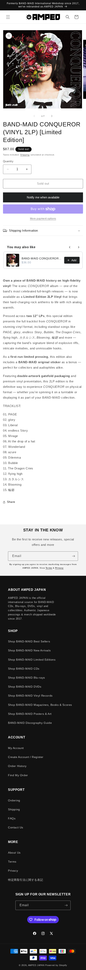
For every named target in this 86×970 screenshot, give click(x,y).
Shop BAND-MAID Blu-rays (26, 677)
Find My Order (18, 775)
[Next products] (78, 247)
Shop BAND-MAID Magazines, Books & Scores (40, 704)
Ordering (14, 800)
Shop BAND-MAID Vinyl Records (30, 695)
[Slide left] (34, 116)
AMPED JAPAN (36, 965)
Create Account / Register (25, 757)
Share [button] (11, 501)
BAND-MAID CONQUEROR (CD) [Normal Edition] (42, 258)
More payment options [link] (43, 218)
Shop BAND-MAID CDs (23, 668)
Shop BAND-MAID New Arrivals (29, 650)
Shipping (25, 155)
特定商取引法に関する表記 (25, 879)
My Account (16, 748)
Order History (17, 766)
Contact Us (15, 827)
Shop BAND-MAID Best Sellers (29, 641)
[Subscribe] (73, 556)
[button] (8, 17)
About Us (14, 852)
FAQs (11, 818)
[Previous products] (69, 247)
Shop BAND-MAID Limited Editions (32, 659)
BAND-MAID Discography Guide (30, 722)
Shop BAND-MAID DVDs (24, 686)
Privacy (59, 568)
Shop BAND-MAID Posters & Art (30, 713)
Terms (49, 568)
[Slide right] (51, 116)
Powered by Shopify (56, 965)
